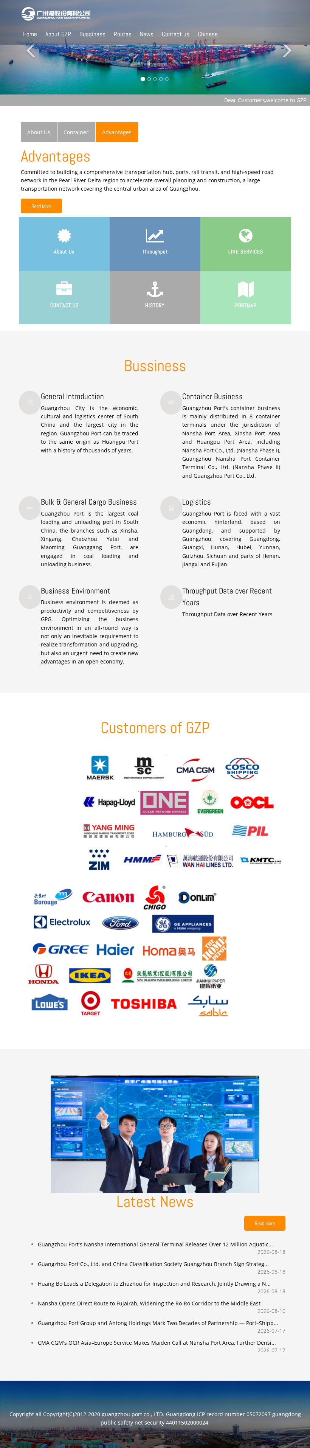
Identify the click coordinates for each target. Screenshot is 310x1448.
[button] (23, 47)
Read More (41, 206)
